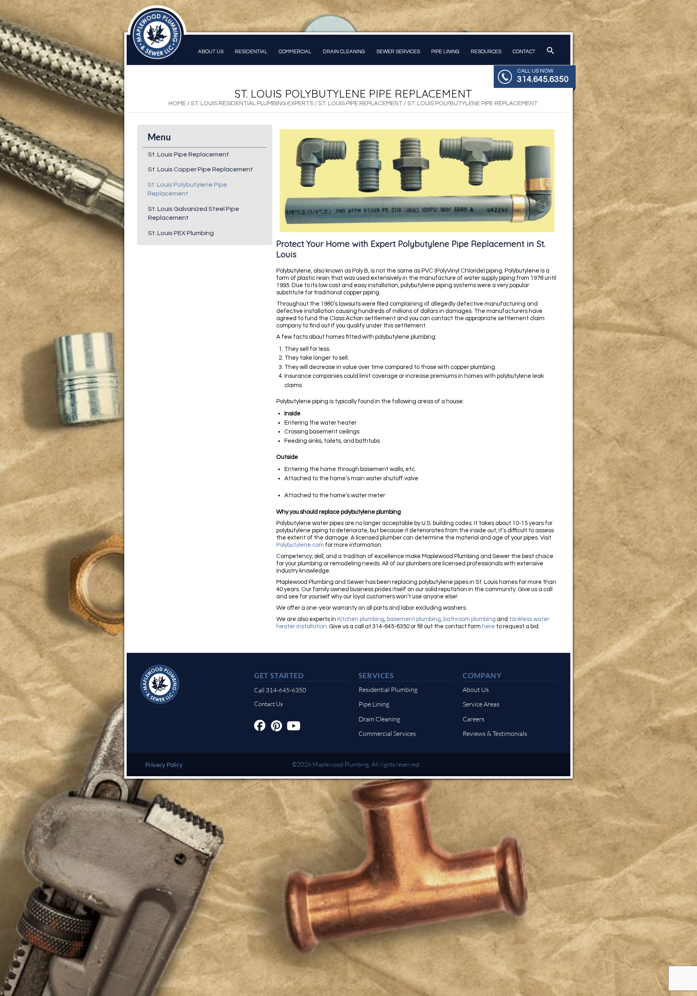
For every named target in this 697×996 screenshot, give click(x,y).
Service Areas (481, 704)
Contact (524, 51)
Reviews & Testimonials (495, 733)
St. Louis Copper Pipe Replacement (200, 169)
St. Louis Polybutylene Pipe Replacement (187, 189)
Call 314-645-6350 (280, 690)
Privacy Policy (164, 764)
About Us (210, 51)
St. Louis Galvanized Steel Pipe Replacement (193, 213)
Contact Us (268, 704)
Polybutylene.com (300, 545)
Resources (486, 51)
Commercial (295, 51)
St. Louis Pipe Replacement (360, 103)
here (488, 626)
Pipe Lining (445, 51)
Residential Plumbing (388, 690)
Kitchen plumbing (360, 619)
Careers (473, 719)
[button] (550, 51)
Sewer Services (398, 51)
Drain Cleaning (344, 51)
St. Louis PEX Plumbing (181, 233)
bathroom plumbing (469, 619)
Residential (251, 51)
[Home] (160, 702)
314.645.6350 (543, 79)
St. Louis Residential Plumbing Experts (252, 103)
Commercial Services (387, 733)
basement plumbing (414, 619)
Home (177, 103)
